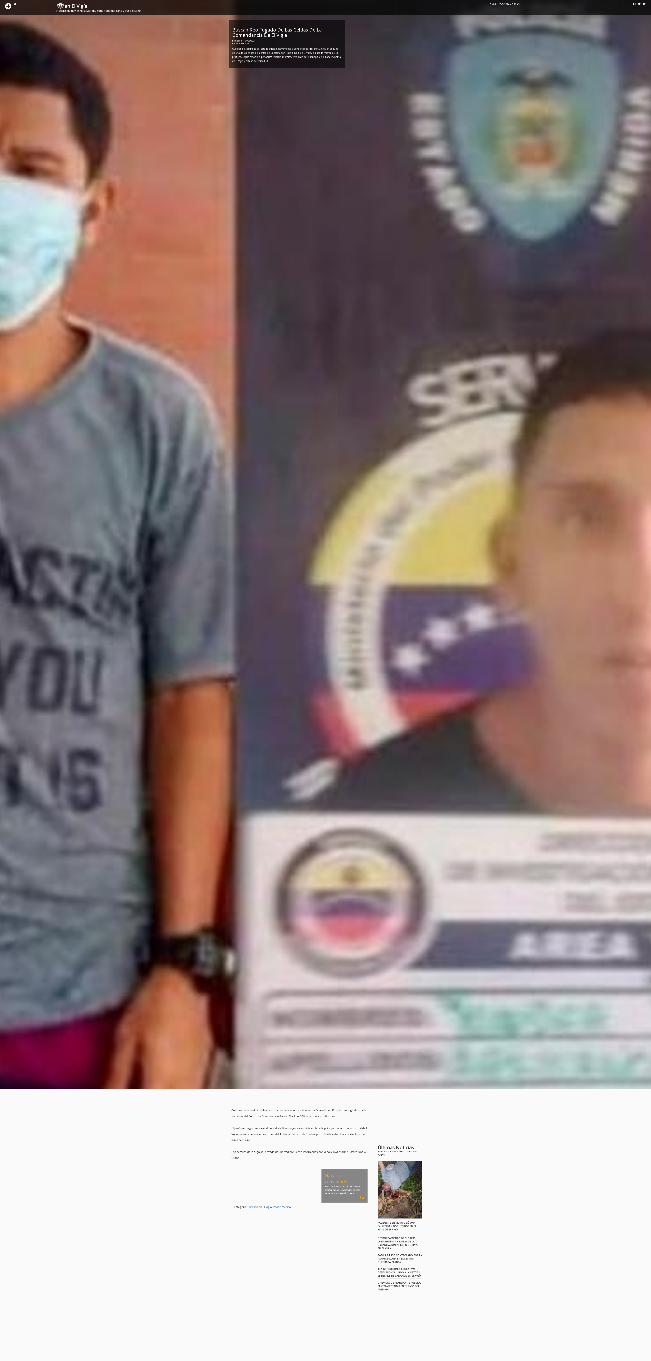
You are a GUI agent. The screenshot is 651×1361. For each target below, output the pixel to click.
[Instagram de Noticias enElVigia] (643, 4)
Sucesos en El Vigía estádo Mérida (269, 1207)
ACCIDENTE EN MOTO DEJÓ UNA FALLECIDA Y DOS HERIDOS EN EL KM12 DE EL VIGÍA (397, 1226)
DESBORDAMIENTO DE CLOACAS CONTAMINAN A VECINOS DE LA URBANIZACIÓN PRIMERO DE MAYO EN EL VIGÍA (398, 1243)
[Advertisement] (293, 1099)
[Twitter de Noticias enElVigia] (638, 4)
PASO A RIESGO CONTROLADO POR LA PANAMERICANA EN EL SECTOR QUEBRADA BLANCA (400, 1259)
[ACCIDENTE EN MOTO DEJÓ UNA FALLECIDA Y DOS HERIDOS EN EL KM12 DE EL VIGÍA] (400, 1189)
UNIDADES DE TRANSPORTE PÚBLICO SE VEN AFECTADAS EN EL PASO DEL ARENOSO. (399, 1286)
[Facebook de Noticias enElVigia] (632, 4)
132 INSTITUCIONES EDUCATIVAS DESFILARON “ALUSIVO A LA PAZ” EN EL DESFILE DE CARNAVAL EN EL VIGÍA (399, 1272)
